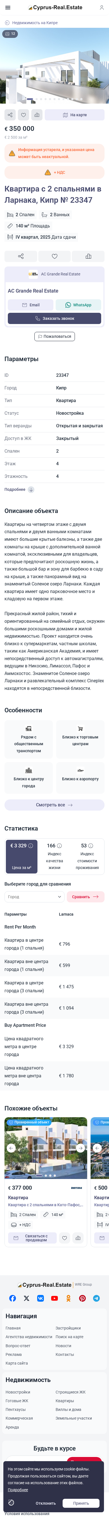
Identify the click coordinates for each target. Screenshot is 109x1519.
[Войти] (102, 7)
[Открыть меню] (7, 7)
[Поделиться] (10, 114)
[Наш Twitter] (26, 1298)
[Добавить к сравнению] (36, 114)
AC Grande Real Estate (60, 274)
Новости (63, 1346)
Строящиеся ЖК (71, 1392)
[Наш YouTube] (54, 1298)
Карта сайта (17, 1363)
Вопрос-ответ (18, 1346)
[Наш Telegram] (96, 1298)
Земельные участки (74, 1418)
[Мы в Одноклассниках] (68, 1298)
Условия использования (26, 1513)
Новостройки (18, 1392)
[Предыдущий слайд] (11, 1148)
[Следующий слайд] (80, 1148)
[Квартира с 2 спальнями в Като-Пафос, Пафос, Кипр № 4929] (45, 1148)
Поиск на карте (69, 1337)
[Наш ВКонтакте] (40, 1298)
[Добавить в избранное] (23, 114)
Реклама (14, 1354)
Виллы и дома (68, 1409)
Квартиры (65, 1401)
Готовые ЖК (17, 1401)
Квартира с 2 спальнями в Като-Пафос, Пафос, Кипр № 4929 (44, 1205)
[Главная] (55, 7)
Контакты (65, 1354)
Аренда (12, 1427)
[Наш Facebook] (12, 1298)
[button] (54, 172)
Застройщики (68, 1328)
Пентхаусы (16, 1409)
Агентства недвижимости (29, 1337)
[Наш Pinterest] (82, 1298)
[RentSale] (77, 1188)
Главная (13, 1328)
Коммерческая (19, 1418)
